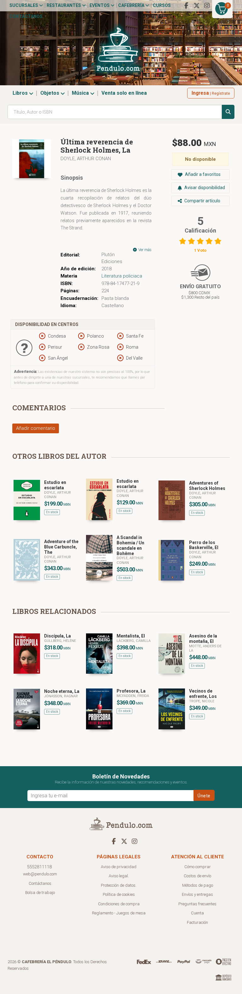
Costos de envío (197, 875)
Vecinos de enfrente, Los (203, 693)
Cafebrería (131, 5)
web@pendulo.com (40, 874)
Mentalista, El (131, 635)
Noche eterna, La (61, 691)
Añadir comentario (35, 428)
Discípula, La (57, 635)
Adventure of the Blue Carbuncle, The (61, 547)
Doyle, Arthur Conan (85, 158)
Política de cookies (119, 894)
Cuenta (197, 913)
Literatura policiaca (121, 276)
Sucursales (24, 5)
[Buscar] (228, 112)
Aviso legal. (119, 875)
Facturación (197, 922)
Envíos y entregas (197, 894)
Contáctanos (26, 16)
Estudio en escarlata (55, 485)
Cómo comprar (197, 866)
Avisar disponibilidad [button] (204, 187)
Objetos (50, 93)
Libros (21, 93)
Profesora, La (131, 691)
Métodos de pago (197, 885)
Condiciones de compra (119, 903)
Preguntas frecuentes (197, 903)
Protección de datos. (118, 885)
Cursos (162, 5)
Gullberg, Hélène (60, 641)
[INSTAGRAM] (207, 5)
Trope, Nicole (201, 701)
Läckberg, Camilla (134, 641)
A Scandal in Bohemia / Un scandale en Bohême (130, 545)
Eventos (100, 5)
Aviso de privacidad (118, 866)
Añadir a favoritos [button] (202, 174)
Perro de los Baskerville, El (203, 545)
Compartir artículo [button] (201, 200)
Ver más (144, 250)
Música (81, 93)
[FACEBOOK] (186, 5)
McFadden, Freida (133, 696)
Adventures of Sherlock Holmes (207, 485)
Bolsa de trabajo (40, 892)
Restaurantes (64, 5)
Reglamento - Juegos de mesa (119, 913)
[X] (196, 5)
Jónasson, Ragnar (61, 696)
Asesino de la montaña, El (203, 638)
